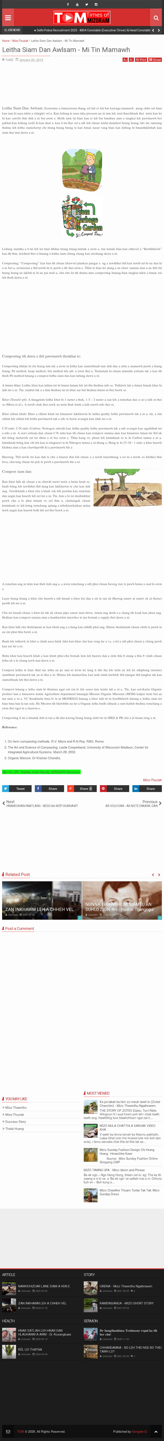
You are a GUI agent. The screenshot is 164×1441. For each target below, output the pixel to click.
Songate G (139, 1431)
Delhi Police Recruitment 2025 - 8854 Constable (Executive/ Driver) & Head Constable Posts (98, 30)
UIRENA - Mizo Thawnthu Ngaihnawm (126, 1286)
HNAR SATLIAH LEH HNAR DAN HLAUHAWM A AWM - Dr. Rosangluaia (44, 1332)
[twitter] (86, 4)
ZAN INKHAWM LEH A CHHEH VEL (39, 909)
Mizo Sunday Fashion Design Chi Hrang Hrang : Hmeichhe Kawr (127, 1152)
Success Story (15, 1122)
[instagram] (96, 4)
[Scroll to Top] (156, 1431)
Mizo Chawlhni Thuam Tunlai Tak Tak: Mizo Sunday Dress (130, 1192)
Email (157, 60)
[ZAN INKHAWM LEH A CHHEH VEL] (42, 900)
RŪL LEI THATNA (30, 1349)
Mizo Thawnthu (16, 1108)
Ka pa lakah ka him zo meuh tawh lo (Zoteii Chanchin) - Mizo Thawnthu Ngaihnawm (130, 1104)
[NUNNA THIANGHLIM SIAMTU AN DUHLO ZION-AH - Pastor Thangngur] (122, 900)
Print (143, 60)
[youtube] (77, 4)
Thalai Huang (14, 1129)
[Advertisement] (82, 85)
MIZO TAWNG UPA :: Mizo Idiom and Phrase (114, 1170)
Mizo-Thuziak (152, 780)
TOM (20, 1431)
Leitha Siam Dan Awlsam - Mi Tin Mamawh (66, 50)
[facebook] (68, 4)
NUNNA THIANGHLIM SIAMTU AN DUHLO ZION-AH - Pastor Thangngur (119, 907)
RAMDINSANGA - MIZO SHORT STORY (127, 1303)
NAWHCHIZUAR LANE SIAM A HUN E (44, 1286)
